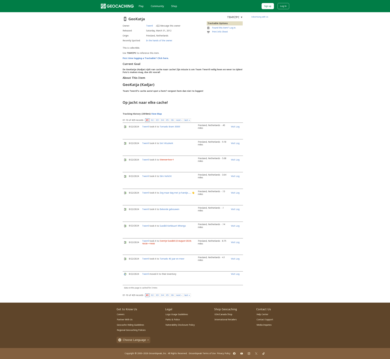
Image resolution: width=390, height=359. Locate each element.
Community (157, 6)
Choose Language (134, 340)
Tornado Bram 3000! (170, 126)
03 (157, 120)
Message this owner (170, 25)
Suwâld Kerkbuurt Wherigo (173, 225)
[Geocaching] (117, 6)
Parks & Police (172, 319)
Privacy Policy (223, 353)
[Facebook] (234, 353)
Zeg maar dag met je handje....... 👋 (177, 192)
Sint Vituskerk (166, 143)
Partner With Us (125, 319)
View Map (156, 113)
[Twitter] (256, 353)
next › (179, 120)
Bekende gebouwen (169, 209)
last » (187, 120)
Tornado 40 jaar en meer (172, 258)
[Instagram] (249, 353)
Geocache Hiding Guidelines (130, 324)
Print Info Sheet (220, 31)
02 (152, 120)
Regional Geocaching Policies (131, 330)
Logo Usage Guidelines (176, 314)
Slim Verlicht (166, 176)
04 (162, 120)
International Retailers (225, 319)
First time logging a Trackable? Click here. (146, 58)
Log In (283, 6)
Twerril (149, 25)
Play (141, 6)
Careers (120, 314)
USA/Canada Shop (223, 314)
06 (172, 120)
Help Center (262, 314)
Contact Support (265, 319)
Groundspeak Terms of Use (202, 353)
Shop (174, 6)
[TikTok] (263, 353)
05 (167, 120)
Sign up (267, 6)
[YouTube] (241, 353)
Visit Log (235, 126)
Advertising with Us (259, 17)
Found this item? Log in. (224, 27)
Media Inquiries (264, 324)
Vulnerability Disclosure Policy (180, 324)
